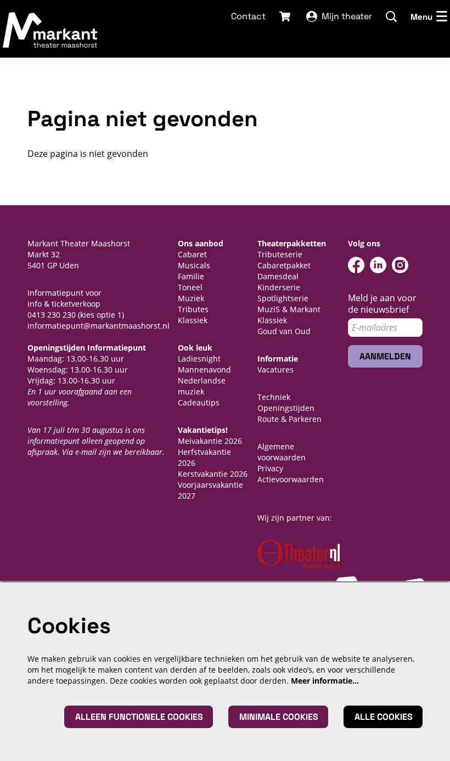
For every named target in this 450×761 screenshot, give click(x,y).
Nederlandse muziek (202, 386)
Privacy (270, 468)
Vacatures (275, 369)
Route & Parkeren (289, 419)
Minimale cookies (278, 717)
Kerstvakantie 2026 (213, 474)
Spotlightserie (282, 298)
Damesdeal (278, 276)
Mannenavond (204, 369)
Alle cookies (384, 717)
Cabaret (192, 254)
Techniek (273, 397)
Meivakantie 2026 (210, 441)
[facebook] (356, 265)
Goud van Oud (284, 331)
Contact (248, 16)
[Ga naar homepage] (50, 29)
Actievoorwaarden (290, 479)
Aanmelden (385, 356)
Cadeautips (199, 402)
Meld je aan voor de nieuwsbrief (382, 303)
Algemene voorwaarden (281, 452)
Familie (191, 276)
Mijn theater (347, 16)
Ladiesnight (199, 358)
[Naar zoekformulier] (391, 16)
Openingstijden (285, 408)
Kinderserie (278, 287)
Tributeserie (279, 254)
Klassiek (192, 320)
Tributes (193, 309)
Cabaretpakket (284, 265)
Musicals (194, 265)
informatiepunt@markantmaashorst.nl (98, 325)
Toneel (190, 287)
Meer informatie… (325, 680)
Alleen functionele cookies (139, 717)
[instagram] (400, 265)
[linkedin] (378, 265)
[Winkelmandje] (286, 16)
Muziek (191, 298)
